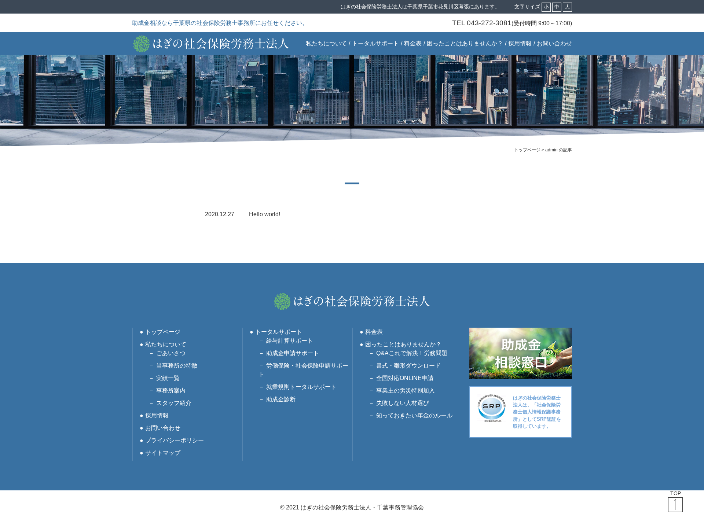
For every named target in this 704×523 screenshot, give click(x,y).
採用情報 (520, 43)
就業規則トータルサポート (301, 387)
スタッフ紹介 (173, 403)
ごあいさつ (171, 353)
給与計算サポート (289, 341)
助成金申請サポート (292, 353)
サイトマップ (162, 453)
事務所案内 (171, 390)
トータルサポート (375, 43)
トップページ (162, 332)
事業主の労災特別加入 (405, 390)
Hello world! (264, 214)
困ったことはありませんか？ (465, 43)
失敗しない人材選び (402, 403)
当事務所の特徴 (176, 365)
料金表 (413, 43)
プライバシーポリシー (174, 440)
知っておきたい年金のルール (414, 415)
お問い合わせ (554, 43)
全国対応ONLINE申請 (404, 378)
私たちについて (326, 43)
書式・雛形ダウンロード (408, 365)
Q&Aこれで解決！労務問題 (411, 353)
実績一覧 (168, 378)
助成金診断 (281, 399)
